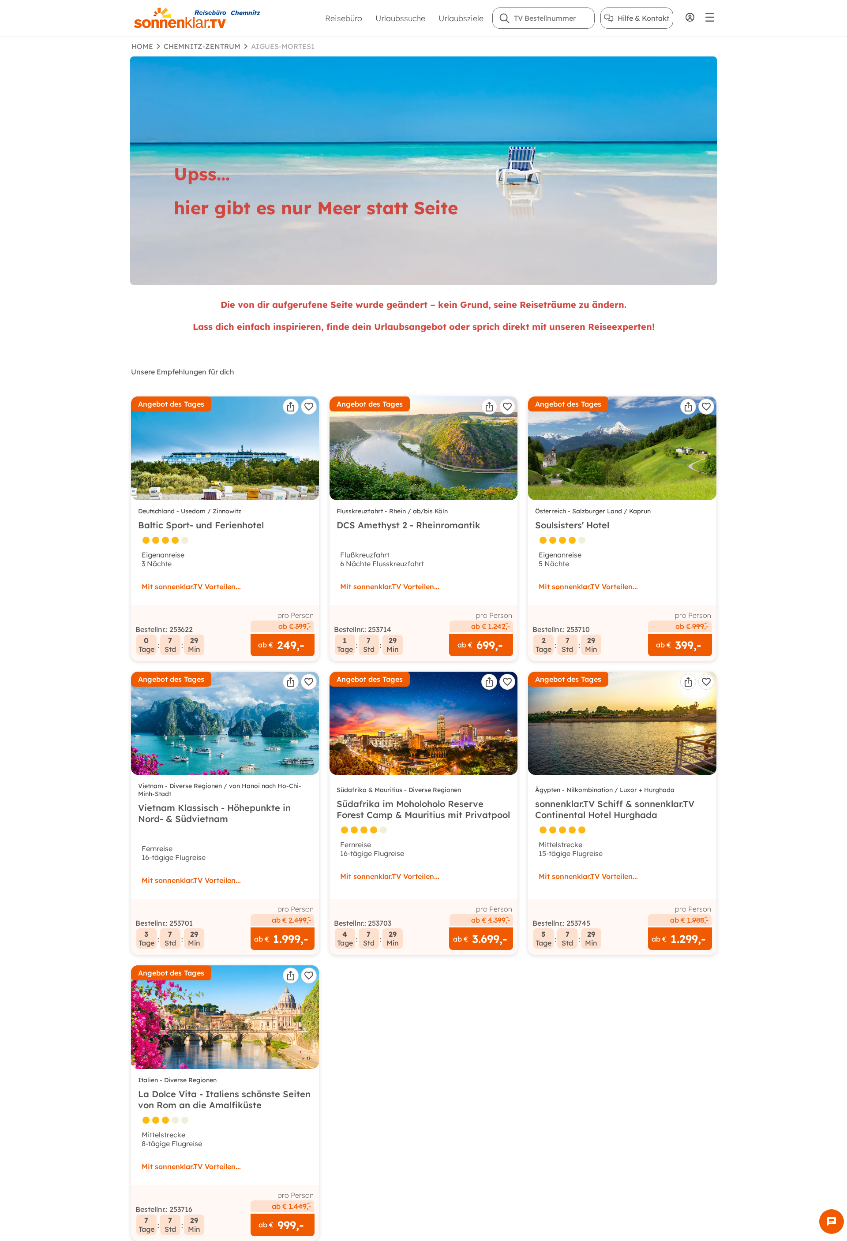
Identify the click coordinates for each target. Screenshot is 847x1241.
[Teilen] (291, 407)
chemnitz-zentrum (202, 46)
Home (142, 46)
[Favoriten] (309, 407)
